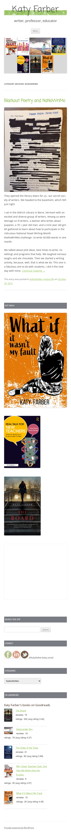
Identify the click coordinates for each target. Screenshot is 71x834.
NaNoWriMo (35, 279)
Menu (35, 30)
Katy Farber (35, 9)
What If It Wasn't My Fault (29, 793)
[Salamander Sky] (10, 731)
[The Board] (10, 716)
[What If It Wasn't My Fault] (10, 798)
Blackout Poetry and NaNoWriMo (34, 101)
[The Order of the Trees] (10, 753)
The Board (21, 710)
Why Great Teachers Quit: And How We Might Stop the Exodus (31, 770)
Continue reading (33, 270)
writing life (48, 279)
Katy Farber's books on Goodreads (27, 705)
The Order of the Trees (27, 747)
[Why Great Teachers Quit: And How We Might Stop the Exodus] (10, 771)
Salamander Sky (24, 729)
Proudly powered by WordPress (19, 827)
